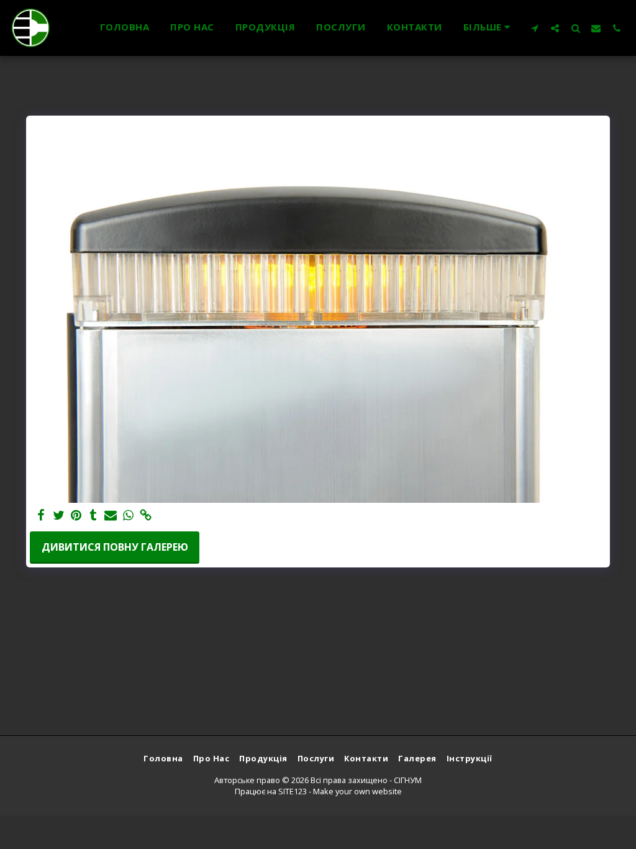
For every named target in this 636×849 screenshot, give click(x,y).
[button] (534, 28)
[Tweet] (58, 515)
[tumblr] (93, 515)
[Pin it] (76, 515)
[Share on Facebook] (41, 515)
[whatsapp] (128, 515)
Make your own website (357, 791)
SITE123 (292, 791)
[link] (145, 515)
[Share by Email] (110, 515)
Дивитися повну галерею (115, 547)
